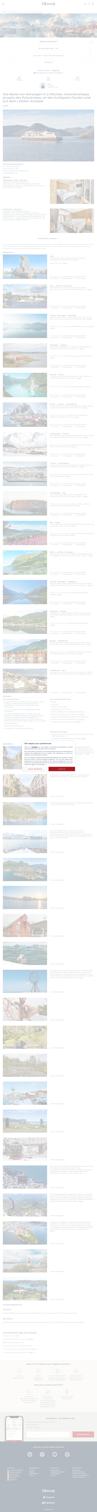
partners (35, 747)
